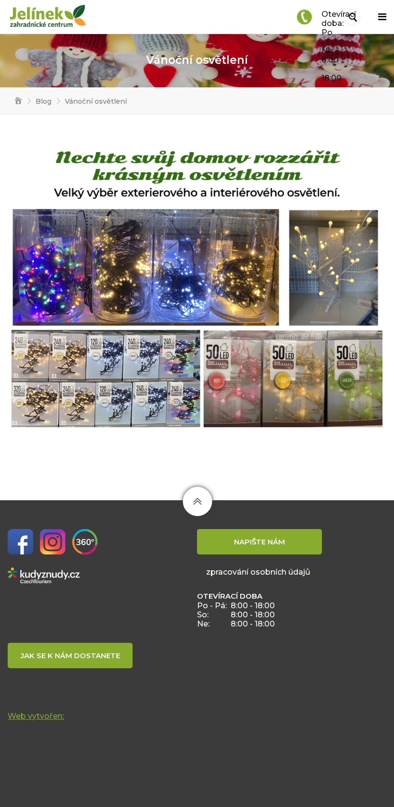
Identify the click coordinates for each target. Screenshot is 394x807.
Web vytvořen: (36, 716)
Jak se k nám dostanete (70, 655)
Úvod (15, 101)
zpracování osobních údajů (258, 572)
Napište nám (259, 541)
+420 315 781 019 (304, 17)
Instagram (52, 541)
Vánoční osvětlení (96, 101)
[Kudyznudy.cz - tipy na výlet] (44, 574)
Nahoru (197, 501)
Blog (43, 101)
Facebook (20, 541)
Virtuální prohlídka (85, 541)
